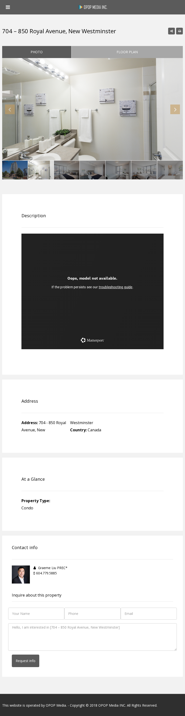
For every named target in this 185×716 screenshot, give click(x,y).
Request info (25, 660)
